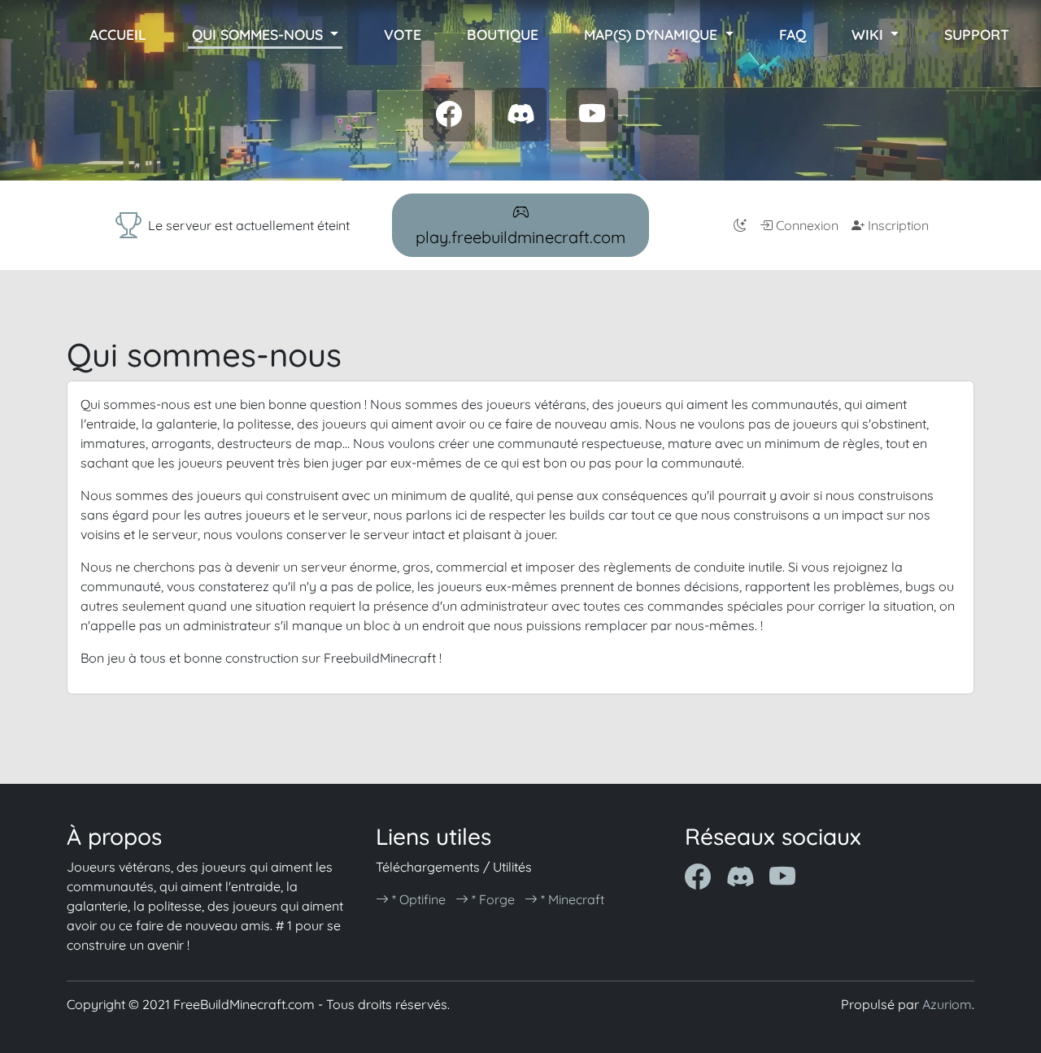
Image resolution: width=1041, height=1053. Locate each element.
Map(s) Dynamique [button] (652, 34)
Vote (402, 34)
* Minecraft (571, 899)
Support (976, 34)
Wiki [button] (869, 34)
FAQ (792, 34)
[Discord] (520, 114)
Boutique (502, 34)
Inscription (897, 225)
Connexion (805, 225)
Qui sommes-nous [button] (259, 34)
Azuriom (947, 1004)
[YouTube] (592, 114)
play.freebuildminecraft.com (520, 237)
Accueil (117, 34)
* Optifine (417, 899)
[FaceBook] (449, 114)
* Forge (491, 899)
